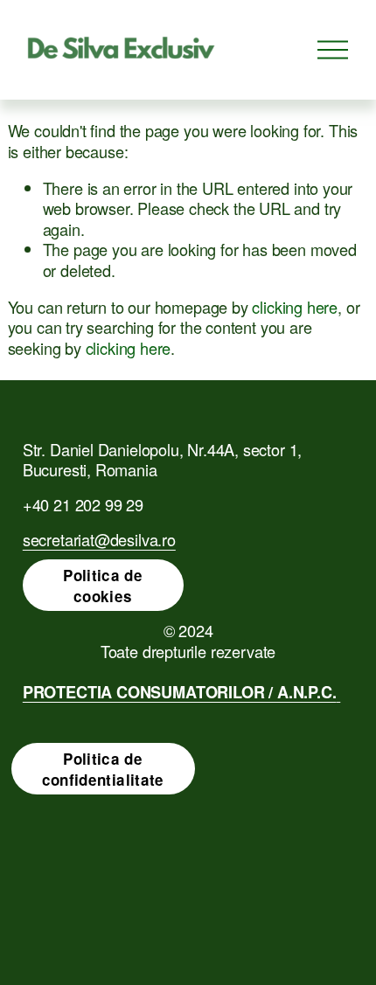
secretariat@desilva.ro (99, 540)
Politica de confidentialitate (103, 769)
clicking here (295, 306)
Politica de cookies (103, 586)
